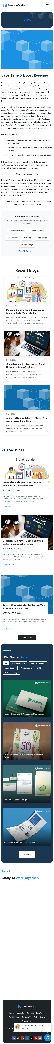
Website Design (38, 230)
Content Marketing (17, 230)
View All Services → (27, 251)
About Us (20, 1013)
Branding (27, 238)
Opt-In (42, 1017)
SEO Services (12, 238)
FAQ (35, 1017)
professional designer (30, 113)
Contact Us (26, 1017)
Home (11, 1013)
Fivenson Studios (8, 180)
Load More (27, 855)
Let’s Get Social (9, 201)
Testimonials (14, 1017)
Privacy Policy (27, 1021)
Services (30, 1013)
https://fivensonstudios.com (28, 201)
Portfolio (40, 1013)
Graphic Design (27, 245)
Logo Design (42, 238)
